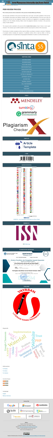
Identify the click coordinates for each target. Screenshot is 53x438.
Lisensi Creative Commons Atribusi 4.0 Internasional (33, 435)
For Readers (5, 368)
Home (4, 5)
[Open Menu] (2, 1)
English (4, 393)
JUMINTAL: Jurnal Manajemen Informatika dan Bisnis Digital (26, 219)
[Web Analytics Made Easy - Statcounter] (26, 218)
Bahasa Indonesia (7, 395)
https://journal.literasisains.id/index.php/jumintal (28, 426)
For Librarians (5, 373)
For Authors (5, 370)
